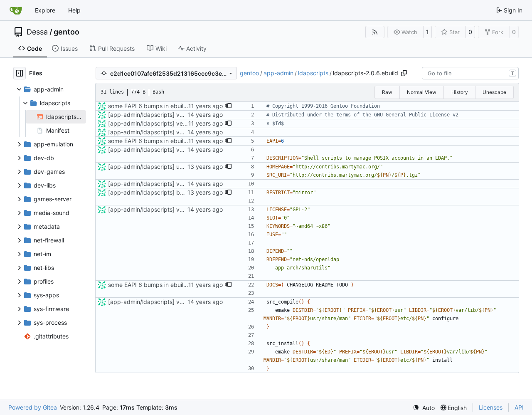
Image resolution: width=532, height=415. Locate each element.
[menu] (424, 407)
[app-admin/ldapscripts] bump (150, 192)
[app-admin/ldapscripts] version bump (160, 123)
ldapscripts (313, 73)
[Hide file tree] (19, 73)
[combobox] (470, 73)
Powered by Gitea (32, 407)
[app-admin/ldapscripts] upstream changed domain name (187, 166)
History (459, 92)
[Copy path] (404, 73)
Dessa (37, 32)
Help (74, 10)
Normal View (421, 92)
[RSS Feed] (374, 32)
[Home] (15, 10)
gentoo (66, 32)
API (519, 407)
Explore (45, 10)
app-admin (278, 73)
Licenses (490, 407)
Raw (387, 92)
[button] (228, 106)
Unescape (494, 92)
